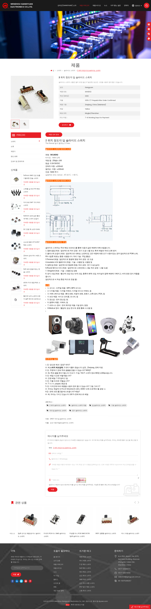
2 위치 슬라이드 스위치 (58, 405)
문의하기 (65, 125)
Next (138, 502)
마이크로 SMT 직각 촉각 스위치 (31, 204)
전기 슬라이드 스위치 (79, 410)
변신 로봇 (14, 156)
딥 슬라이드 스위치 (98, 405)
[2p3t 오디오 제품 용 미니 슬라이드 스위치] (22, 519)
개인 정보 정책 (59, 590)
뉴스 (105, 5)
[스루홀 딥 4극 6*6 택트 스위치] (16, 193)
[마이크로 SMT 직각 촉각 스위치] (16, 206)
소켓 (12, 146)
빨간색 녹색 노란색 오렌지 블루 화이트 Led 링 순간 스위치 (32, 297)
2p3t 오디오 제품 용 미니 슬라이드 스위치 (22, 535)
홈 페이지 (57, 557)
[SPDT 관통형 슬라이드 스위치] (100, 519)
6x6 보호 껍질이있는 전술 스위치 (31, 270)
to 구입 (56, 575)
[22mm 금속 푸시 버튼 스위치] (16, 259)
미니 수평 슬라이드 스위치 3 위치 (126, 533)
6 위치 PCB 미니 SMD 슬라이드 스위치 (48, 535)
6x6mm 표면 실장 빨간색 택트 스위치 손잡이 (31, 217)
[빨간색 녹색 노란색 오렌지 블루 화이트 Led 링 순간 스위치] (16, 300)
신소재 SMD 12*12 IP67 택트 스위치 (31, 243)
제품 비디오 (97, 5)
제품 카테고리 (84, 5)
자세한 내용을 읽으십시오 (31, 183)
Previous (135, 502)
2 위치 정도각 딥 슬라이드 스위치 (64, 448)
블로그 (56, 579)
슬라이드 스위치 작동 (79, 405)
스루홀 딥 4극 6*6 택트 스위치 (31, 190)
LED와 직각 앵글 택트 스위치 (31, 284)
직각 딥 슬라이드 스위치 (58, 410)
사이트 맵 (57, 583)
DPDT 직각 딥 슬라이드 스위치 (60, 419)
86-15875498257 (124, 581)
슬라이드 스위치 (69, 70)
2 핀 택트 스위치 (85, 564)
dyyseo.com (103, 601)
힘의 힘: (100, 601)
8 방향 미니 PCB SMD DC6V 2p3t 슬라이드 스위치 (73, 535)
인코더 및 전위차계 (17, 161)
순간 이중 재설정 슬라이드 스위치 (62, 423)
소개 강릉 (57, 560)
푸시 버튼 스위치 (85, 560)
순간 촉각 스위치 (85, 575)
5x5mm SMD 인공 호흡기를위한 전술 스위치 (31, 177)
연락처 (126, 5)
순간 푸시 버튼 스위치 (87, 583)
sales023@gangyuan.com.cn (129, 577)
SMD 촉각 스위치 (85, 579)
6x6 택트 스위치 (85, 568)
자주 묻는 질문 (116, 5)
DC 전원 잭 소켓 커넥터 (31, 229)
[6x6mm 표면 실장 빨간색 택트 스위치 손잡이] (16, 220)
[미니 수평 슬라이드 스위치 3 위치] (126, 519)
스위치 (59, 70)
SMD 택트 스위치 (85, 557)
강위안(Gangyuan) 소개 (67, 5)
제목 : (62, 448)
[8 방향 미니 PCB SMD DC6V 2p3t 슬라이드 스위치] (74, 519)
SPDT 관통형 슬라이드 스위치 (98, 533)
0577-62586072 (124, 569)
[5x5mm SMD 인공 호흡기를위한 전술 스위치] (16, 179)
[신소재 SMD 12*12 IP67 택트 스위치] (16, 246)
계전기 (13, 151)
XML (55, 587)
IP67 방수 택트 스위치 (87, 587)
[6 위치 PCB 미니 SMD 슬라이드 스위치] (48, 519)
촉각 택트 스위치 (85, 572)
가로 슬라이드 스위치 (118, 405)
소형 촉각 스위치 (85, 590)
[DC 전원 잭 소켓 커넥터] (16, 233)
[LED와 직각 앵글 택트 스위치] (16, 286)
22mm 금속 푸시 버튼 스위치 (32, 257)
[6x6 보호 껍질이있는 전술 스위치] (16, 273)
